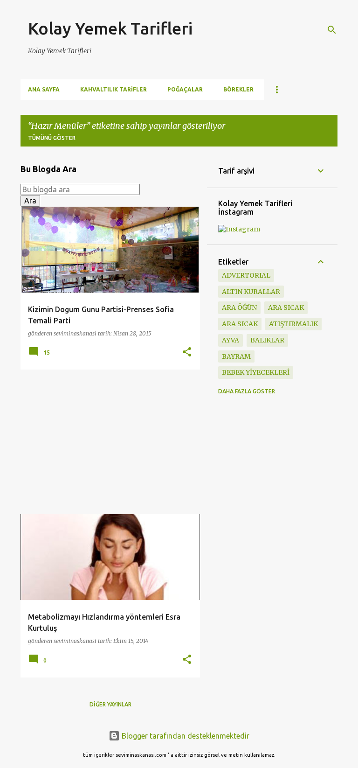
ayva (230, 340)
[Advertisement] (107, 442)
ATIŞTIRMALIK (293, 324)
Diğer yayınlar (110, 704)
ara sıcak (286, 307)
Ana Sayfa (44, 89)
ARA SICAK (240, 324)
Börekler (238, 89)
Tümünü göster (52, 138)
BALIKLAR (267, 340)
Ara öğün (239, 307)
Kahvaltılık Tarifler (113, 89)
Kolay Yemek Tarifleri (110, 28)
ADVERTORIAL (246, 275)
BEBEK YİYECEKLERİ (255, 372)
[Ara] (331, 30)
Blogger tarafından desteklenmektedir (184, 736)
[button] (187, 352)
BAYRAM (236, 356)
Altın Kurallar (251, 291)
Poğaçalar (185, 89)
